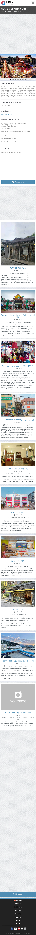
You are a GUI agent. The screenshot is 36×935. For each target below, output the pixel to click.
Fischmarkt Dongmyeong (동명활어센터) (18, 661)
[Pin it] (19, 928)
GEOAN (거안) (18, 609)
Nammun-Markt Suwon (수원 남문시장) (18, 366)
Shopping (9, 11)
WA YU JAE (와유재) (18, 268)
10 (25, 79)
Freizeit (18, 924)
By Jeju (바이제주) (18, 561)
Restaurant (18, 910)
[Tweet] (15, 928)
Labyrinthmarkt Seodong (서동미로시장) (18, 420)
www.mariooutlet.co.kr (6, 114)
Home (2, 11)
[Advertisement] (18, 34)
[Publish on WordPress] (22, 928)
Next (33, 66)
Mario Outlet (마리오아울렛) (20, 11)
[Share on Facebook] (12, 928)
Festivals (18, 903)
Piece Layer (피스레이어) (18, 468)
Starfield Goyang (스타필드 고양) (18, 712)
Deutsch (18, 900)
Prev (2, 66)
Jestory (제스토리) (18, 512)
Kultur (18, 920)
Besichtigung (18, 907)
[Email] (25, 928)
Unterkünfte (18, 917)
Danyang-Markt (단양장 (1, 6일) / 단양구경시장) (18, 316)
